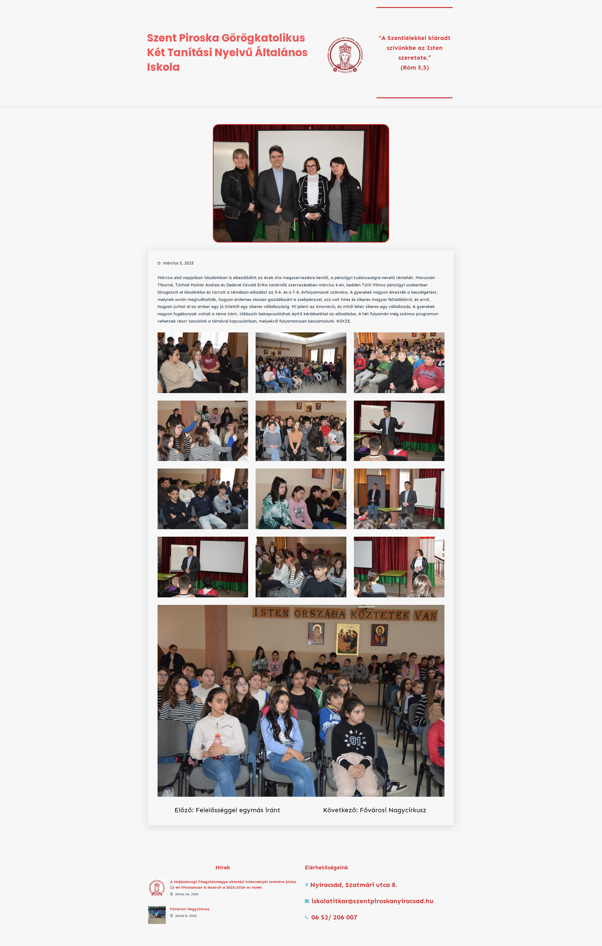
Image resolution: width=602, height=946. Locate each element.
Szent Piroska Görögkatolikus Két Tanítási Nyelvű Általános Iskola (227, 53)
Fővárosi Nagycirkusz (190, 909)
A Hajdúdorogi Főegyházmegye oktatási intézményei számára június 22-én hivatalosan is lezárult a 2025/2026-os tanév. (233, 884)
